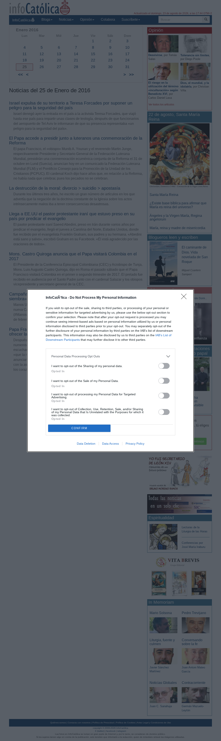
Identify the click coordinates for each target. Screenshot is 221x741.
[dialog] (110, 370)
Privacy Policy (135, 443)
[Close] (185, 298)
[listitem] (110, 356)
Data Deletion (86, 443)
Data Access (110, 443)
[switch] (164, 366)
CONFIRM (79, 428)
